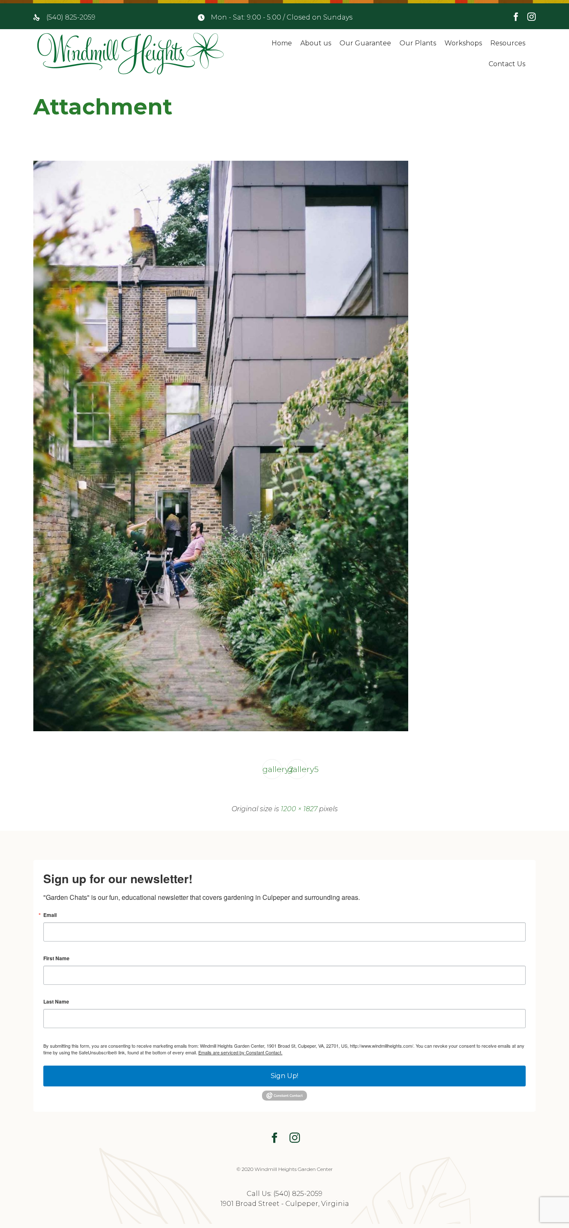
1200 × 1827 (299, 809)
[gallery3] (220, 729)
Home (282, 43)
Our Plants (417, 43)
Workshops (463, 43)
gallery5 (297, 769)
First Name (56, 958)
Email (50, 914)
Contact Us (507, 64)
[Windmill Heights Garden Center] (130, 53)
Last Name (56, 1001)
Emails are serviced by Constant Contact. (240, 1052)
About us (315, 43)
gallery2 (272, 769)
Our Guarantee (365, 43)
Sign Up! (284, 1076)
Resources (507, 43)
